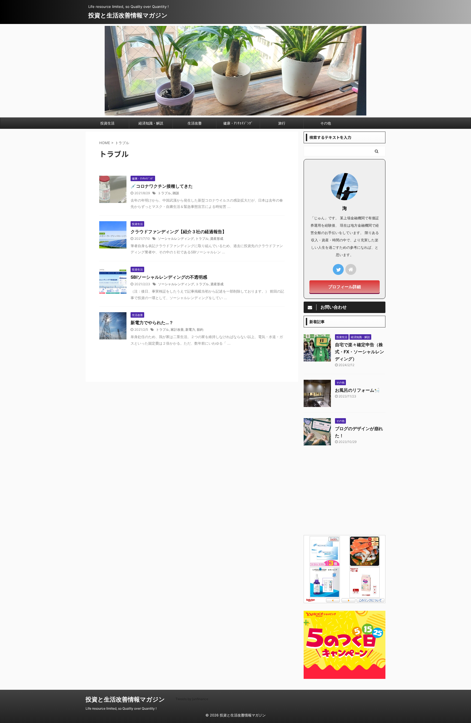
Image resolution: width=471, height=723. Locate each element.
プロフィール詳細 (344, 286)
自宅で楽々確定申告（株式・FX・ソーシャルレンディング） (359, 352)
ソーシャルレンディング (176, 238)
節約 (200, 329)
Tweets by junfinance (192, 699)
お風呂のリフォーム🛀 (357, 390)
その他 (325, 123)
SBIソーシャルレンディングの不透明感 (169, 277)
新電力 (190, 329)
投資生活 (107, 123)
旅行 (281, 123)
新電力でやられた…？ (152, 322)
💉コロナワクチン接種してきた (162, 186)
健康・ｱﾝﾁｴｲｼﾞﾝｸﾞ (238, 123)
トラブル (164, 193)
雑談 (176, 193)
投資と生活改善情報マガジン (128, 15)
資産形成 (216, 238)
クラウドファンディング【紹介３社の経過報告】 (179, 231)
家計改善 (177, 329)
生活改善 (195, 123)
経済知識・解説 (150, 123)
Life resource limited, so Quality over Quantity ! (121, 708)
